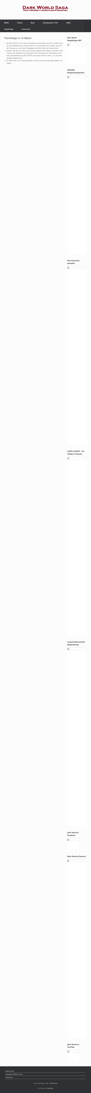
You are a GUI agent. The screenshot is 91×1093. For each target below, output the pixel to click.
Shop (32, 23)
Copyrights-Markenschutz (14, 1074)
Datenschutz (9, 1071)
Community (26, 29)
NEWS (6, 23)
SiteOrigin (50, 1088)
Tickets (19, 23)
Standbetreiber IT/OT (50, 23)
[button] (87, 26)
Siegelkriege (8, 29)
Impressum (9, 1077)
